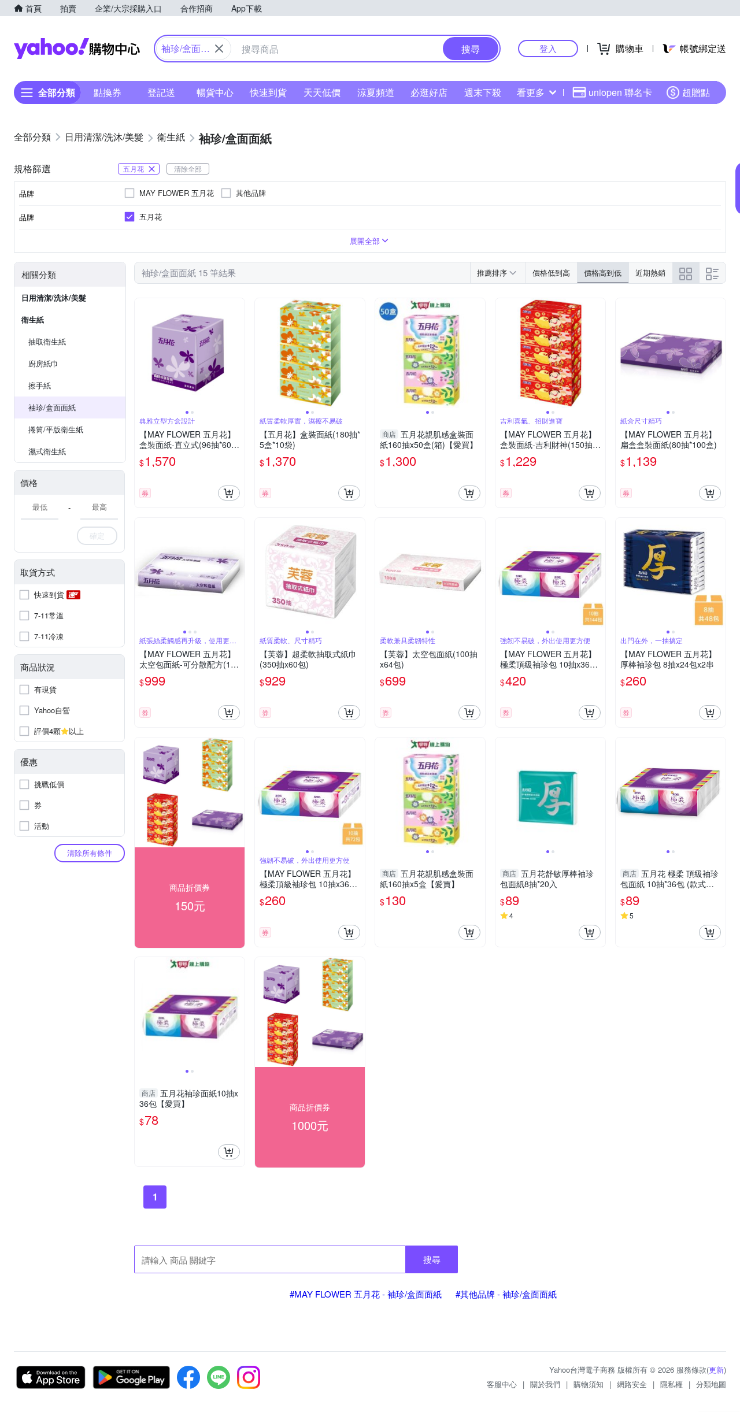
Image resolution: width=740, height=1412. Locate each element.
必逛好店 (428, 92)
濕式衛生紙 (47, 451)
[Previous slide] (142, 353)
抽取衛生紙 (47, 341)
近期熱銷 (650, 272)
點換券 (107, 92)
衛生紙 (32, 319)
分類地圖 (711, 1383)
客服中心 (502, 1383)
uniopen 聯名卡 (620, 92)
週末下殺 (482, 92)
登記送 (161, 92)
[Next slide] (237, 353)
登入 (548, 48)
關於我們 (545, 1383)
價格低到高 (551, 272)
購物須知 (589, 1383)
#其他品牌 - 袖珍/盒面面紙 (506, 1294)
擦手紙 (39, 385)
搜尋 (432, 1259)
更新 (716, 1369)
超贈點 (696, 92)
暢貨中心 (215, 92)
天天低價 (322, 92)
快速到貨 (268, 92)
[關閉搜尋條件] (219, 48)
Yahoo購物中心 (77, 48)
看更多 (531, 92)
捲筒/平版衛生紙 (55, 429)
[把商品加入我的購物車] (229, 493)
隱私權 (671, 1383)
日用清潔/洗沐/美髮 (53, 297)
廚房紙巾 (43, 363)
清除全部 (188, 168)
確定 (97, 535)
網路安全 (632, 1383)
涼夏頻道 (375, 92)
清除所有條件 (89, 852)
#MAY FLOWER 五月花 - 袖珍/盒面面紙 (366, 1294)
